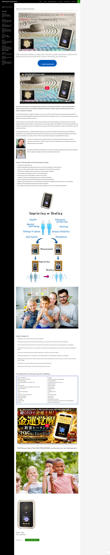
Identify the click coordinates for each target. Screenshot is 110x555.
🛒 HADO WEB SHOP (47, 64)
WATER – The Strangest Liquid (7, 53)
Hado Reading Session (52, 1)
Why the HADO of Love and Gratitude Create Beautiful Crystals (6, 31)
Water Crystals (67, 1)
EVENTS (45, 1)
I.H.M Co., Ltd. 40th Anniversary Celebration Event (6, 36)
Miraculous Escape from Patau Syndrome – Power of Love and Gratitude (7, 42)
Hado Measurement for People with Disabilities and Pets (6, 16)
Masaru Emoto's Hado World (9, 1)
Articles (60, 1)
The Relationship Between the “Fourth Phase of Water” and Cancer (7, 63)
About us (73, 1)
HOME (40, 1)
